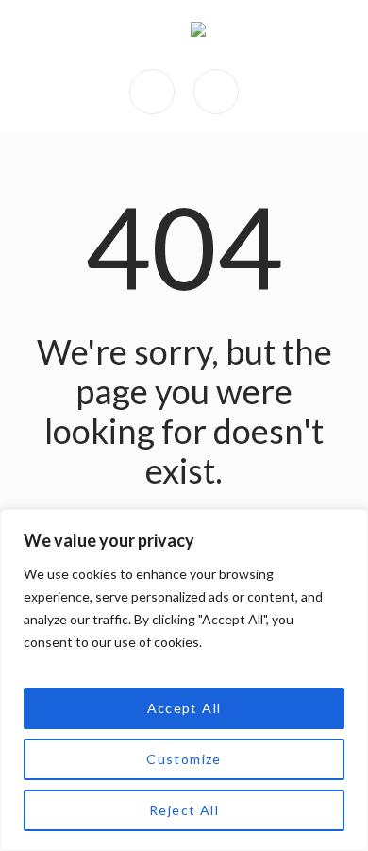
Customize (184, 759)
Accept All (184, 708)
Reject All (184, 810)
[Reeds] (198, 35)
